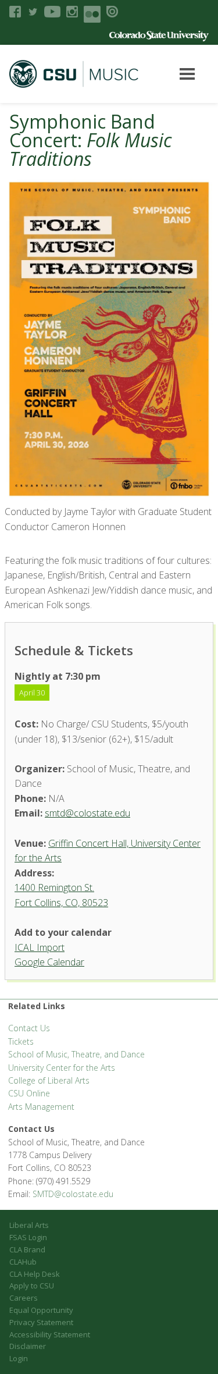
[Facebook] (15, 11)
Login (18, 1358)
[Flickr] (92, 14)
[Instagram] (72, 11)
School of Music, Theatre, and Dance (76, 1054)
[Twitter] (32, 11)
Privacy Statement (41, 1322)
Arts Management (41, 1106)
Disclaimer (27, 1346)
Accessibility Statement (49, 1334)
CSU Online (29, 1093)
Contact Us (29, 1028)
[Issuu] (112, 11)
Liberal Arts (29, 1225)
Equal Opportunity (41, 1310)
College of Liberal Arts (49, 1080)
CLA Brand (27, 1249)
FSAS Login (28, 1237)
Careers (23, 1298)
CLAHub (23, 1261)
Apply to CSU (31, 1285)
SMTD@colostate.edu (73, 1193)
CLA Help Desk (34, 1274)
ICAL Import (40, 947)
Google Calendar (49, 962)
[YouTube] (52, 11)
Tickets (21, 1041)
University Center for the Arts (61, 1067)
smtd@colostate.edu (87, 813)
